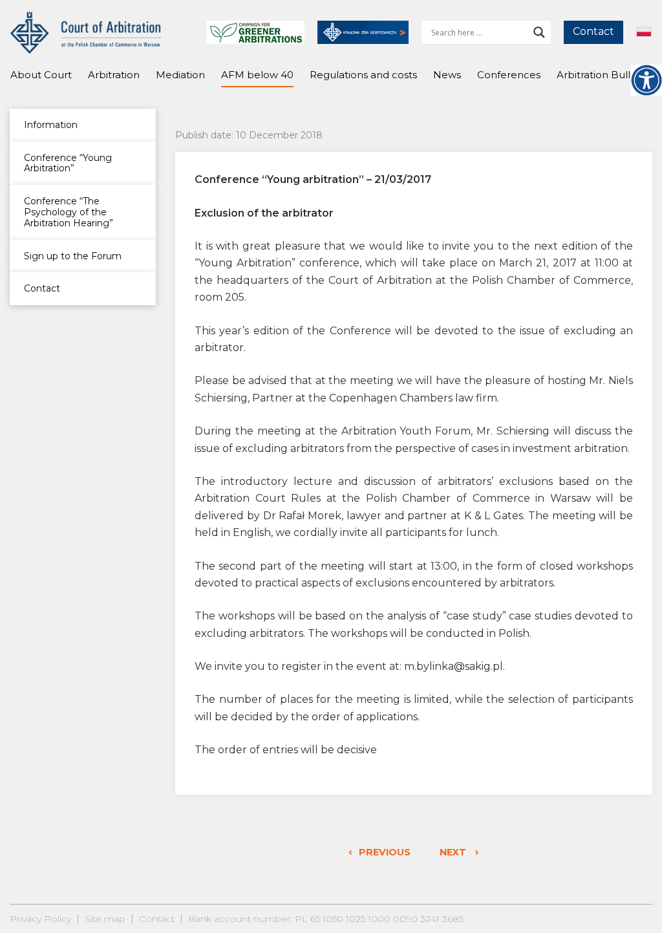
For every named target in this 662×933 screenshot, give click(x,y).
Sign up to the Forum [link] (73, 256)
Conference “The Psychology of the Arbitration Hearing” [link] (68, 212)
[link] (646, 80)
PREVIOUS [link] (385, 852)
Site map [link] (105, 919)
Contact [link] (593, 31)
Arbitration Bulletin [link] (603, 75)
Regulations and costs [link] (363, 75)
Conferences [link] (508, 75)
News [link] (447, 75)
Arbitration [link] (114, 75)
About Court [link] (41, 75)
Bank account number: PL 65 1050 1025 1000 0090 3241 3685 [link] (326, 919)
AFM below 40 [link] (257, 75)
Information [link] (51, 125)
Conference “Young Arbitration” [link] (68, 163)
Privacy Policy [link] (40, 919)
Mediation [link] (180, 75)
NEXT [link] (454, 852)
